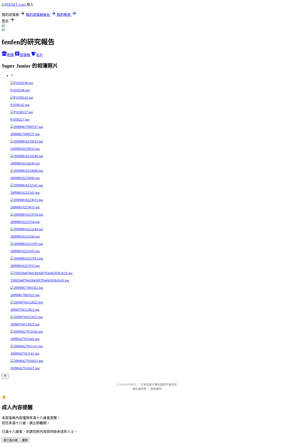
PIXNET (131, 384)
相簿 (11, 55)
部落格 (25, 55)
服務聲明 (156, 388)
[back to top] (5, 376)
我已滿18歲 (10, 440)
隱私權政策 (139, 388)
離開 (25, 440)
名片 (39, 55)
